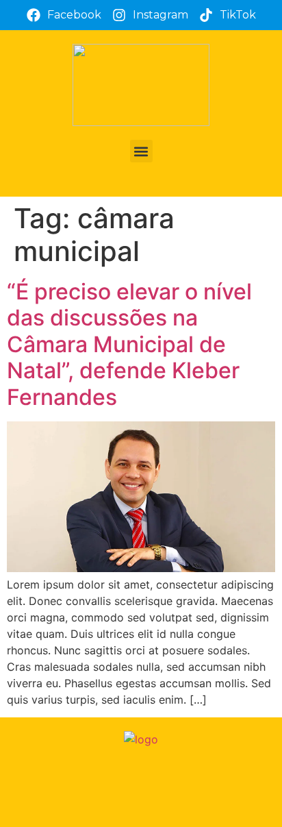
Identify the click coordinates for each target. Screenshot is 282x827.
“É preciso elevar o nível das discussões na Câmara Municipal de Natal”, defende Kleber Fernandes (129, 344)
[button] (141, 151)
